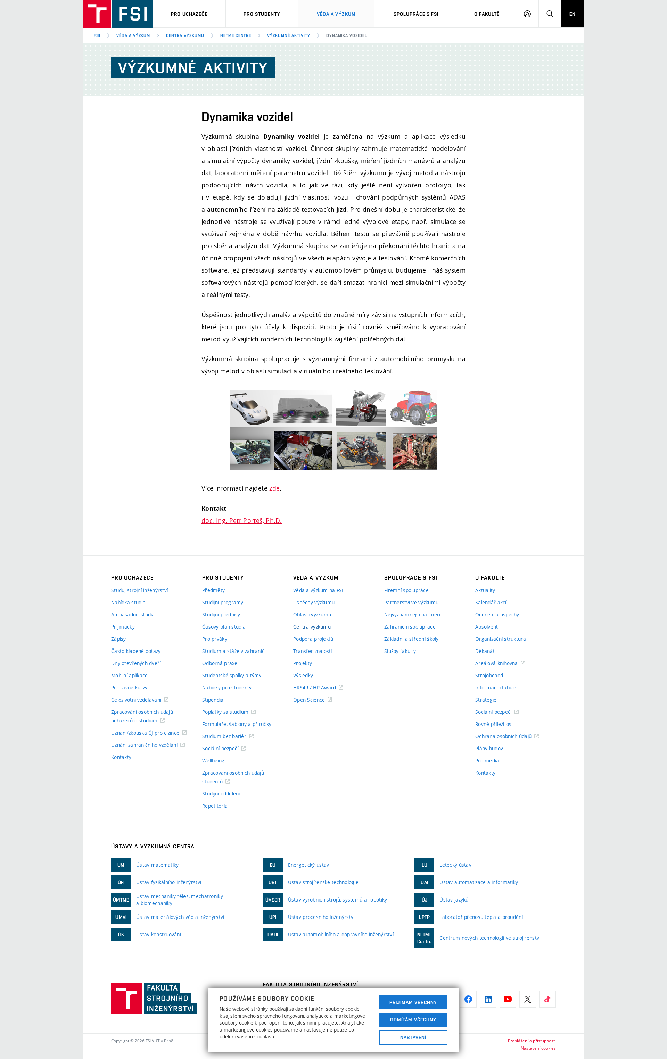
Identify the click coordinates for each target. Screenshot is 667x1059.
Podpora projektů (313, 639)
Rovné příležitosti (494, 724)
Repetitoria (215, 805)
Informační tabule (496, 687)
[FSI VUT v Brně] (118, 14)
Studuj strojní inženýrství (139, 590)
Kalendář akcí (491, 602)
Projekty (302, 663)
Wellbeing (213, 760)
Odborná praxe (220, 663)
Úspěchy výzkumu (314, 602)
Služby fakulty (400, 651)
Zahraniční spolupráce (410, 626)
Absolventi (487, 626)
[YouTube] (508, 999)
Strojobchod (489, 675)
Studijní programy (223, 602)
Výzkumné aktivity (288, 35)
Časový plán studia (224, 626)
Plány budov (489, 748)
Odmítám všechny (413, 1019)
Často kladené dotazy (136, 651)
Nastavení (413, 1037)
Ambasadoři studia (133, 614)
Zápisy (118, 639)
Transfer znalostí (312, 651)
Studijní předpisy (221, 614)
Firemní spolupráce (406, 590)
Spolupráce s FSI (416, 14)
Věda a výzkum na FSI (318, 590)
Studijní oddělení (221, 793)
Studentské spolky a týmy (232, 675)
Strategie (486, 699)
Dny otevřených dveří (136, 663)
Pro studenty (262, 14)
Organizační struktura (500, 639)
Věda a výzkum (336, 14)
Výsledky (303, 675)
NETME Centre (236, 35)
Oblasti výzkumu (312, 614)
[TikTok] (547, 999)
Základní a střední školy (411, 639)
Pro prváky (214, 639)
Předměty (213, 590)
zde (274, 488)
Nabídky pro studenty (227, 687)
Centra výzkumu (185, 35)
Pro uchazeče (189, 14)
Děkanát (485, 651)
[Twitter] (527, 999)
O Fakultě (487, 14)
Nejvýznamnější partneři (412, 614)
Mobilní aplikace (129, 675)
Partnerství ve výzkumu (411, 602)
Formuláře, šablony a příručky (236, 724)
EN (572, 14)
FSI (97, 35)
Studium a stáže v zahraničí (234, 651)
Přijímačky (123, 626)
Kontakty (121, 757)
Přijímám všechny (413, 1002)
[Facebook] (468, 999)
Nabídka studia (128, 602)
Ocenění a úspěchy (497, 614)
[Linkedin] (488, 999)
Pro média (487, 760)
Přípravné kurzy (129, 687)
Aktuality (485, 590)
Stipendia (213, 699)
